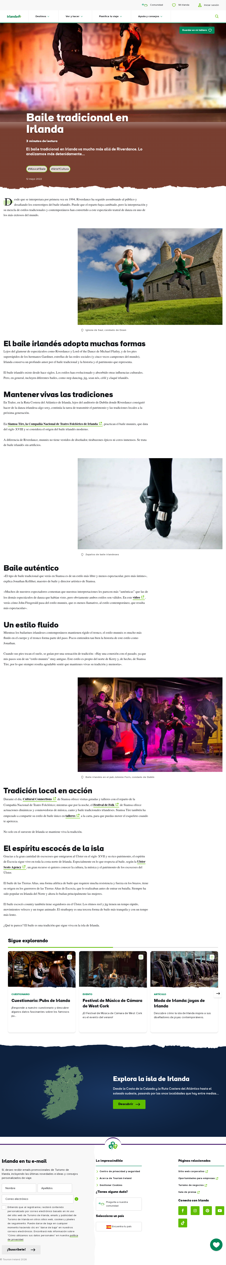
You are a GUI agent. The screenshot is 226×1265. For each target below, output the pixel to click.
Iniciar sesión (211, 5)
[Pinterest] (207, 1210)
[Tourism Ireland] (17, 16)
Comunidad (156, 5)
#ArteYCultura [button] (60, 169)
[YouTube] (219, 1210)
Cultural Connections (37, 799)
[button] (70, 956)
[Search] (214, 16)
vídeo (136, 597)
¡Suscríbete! (16, 1249)
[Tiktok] (182, 1223)
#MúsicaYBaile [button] (37, 169)
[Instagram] (195, 1210)
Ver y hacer (72, 16)
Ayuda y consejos (148, 16)
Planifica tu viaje (109, 16)
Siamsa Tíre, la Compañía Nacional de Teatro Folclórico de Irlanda (53, 423)
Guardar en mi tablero (194, 30)
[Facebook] (182, 1210)
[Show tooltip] (76, 1199)
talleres (70, 815)
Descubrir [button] (125, 1104)
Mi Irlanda (183, 5)
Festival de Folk (103, 804)
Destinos (40, 16)
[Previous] (8, 994)
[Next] (218, 994)
